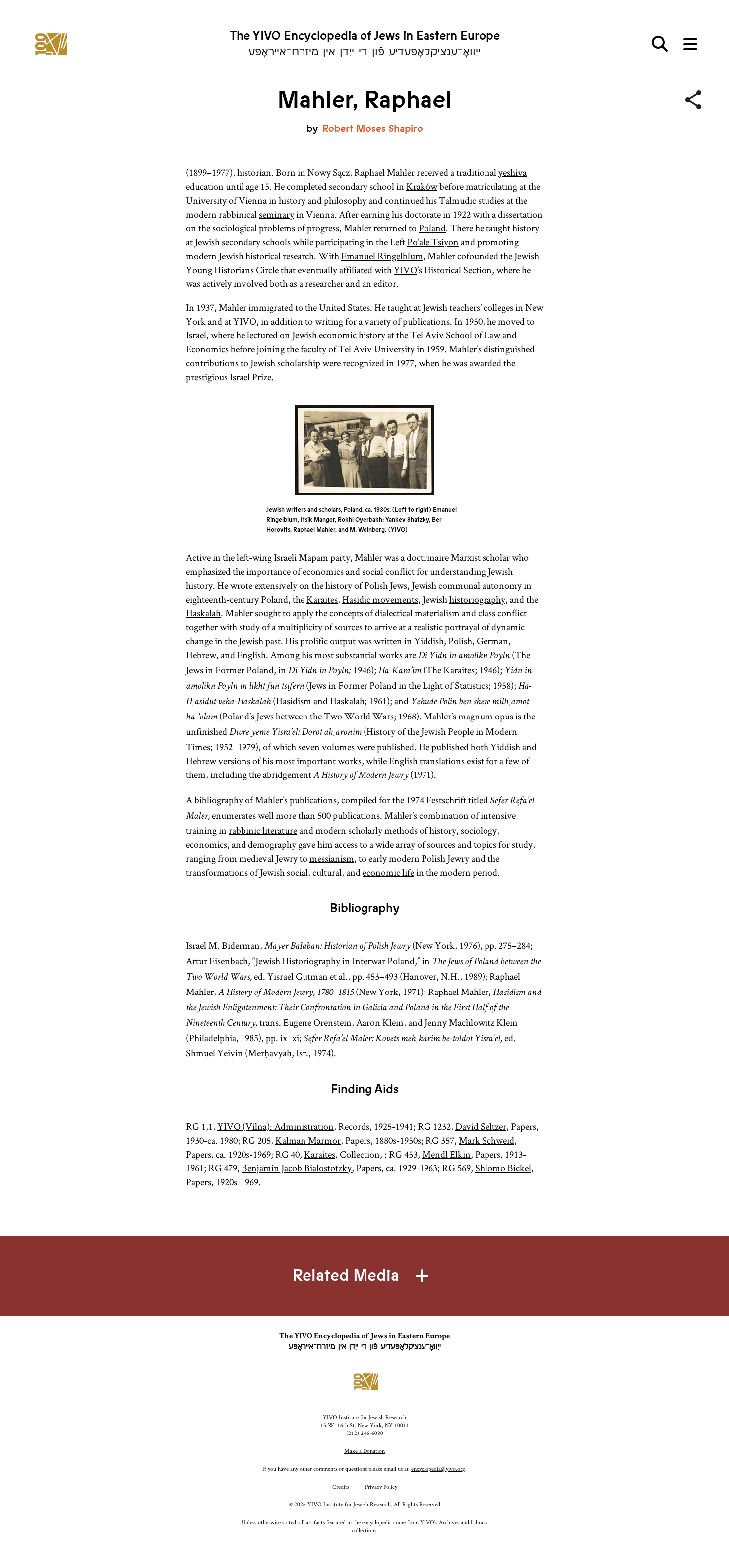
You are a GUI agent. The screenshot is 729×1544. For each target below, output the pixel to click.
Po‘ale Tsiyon (433, 241)
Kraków (421, 186)
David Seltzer (480, 1126)
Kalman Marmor (308, 1140)
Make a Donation (364, 1450)
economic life (388, 872)
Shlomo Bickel (503, 1167)
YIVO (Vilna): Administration (275, 1126)
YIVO (405, 269)
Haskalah (203, 613)
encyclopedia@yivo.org (438, 1468)
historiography (477, 599)
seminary (276, 214)
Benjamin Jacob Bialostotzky (297, 1167)
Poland (432, 227)
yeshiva (512, 172)
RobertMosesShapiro (372, 128)
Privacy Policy (381, 1486)
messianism (331, 858)
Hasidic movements (380, 599)
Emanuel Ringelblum (382, 255)
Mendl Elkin (446, 1154)
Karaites (322, 599)
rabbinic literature (263, 830)
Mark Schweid (486, 1140)
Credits (340, 1486)
